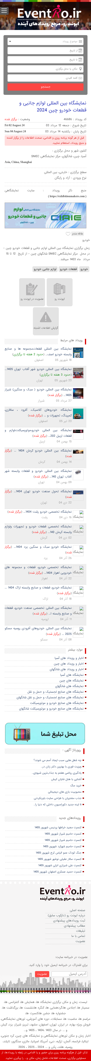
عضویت (80, 941)
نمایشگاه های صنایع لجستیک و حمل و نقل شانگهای (50, 697)
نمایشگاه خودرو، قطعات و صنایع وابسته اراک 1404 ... (38, 587)
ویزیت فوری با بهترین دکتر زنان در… (61, 767)
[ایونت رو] (49, 16)
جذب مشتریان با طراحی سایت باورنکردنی (57, 798)
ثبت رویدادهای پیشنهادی (69, 920)
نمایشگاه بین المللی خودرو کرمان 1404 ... (43, 450)
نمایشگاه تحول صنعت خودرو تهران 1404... (43, 491)
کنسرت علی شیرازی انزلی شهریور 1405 (59, 865)
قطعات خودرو (68, 269)
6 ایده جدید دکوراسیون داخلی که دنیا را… (57, 804)
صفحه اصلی (77, 910)
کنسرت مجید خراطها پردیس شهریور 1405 (58, 827)
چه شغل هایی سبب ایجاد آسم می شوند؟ (57, 760)
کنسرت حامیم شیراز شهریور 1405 (63, 834)
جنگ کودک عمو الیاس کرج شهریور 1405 (58, 853)
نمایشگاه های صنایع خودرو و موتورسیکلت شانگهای (51, 708)
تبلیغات (80, 931)
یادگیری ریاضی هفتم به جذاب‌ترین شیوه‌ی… (56, 773)
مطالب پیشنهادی (74, 926)
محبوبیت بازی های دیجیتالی (64, 792)
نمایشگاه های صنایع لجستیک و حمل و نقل (56, 692)
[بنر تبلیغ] (45, 734)
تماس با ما (78, 936)
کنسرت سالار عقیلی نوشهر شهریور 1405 (59, 859)
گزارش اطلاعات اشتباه (46, 328)
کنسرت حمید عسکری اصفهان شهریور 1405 (57, 872)
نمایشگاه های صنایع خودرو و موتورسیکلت (57, 703)
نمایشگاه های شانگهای (69, 686)
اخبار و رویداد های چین (69, 664)
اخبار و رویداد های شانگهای (67, 669)
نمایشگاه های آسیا (72, 675)
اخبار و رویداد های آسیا (69, 658)
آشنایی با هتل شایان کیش (66, 779)
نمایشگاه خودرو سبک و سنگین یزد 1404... (43, 547)
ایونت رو (60, 299)
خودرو (84, 269)
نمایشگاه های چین (72, 680)
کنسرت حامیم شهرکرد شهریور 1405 (62, 846)
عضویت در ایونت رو (32, 299)
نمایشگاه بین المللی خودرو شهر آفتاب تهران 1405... (38, 369)
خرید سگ (75, 786)
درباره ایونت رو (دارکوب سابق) (66, 915)
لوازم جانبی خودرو (45, 269)
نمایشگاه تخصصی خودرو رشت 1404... (47, 512)
